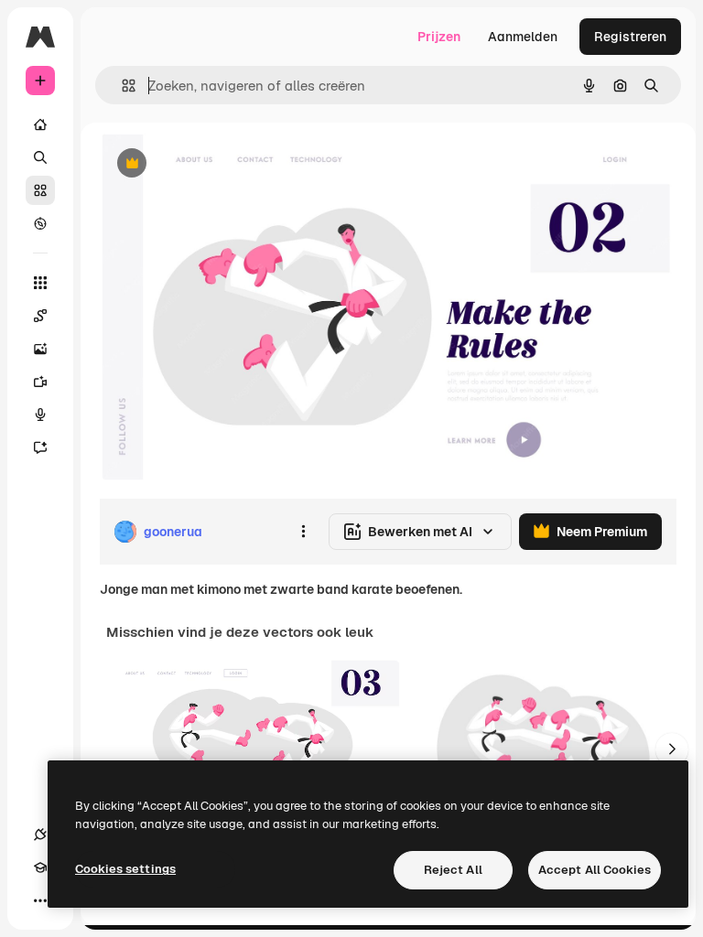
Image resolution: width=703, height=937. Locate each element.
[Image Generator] (40, 348)
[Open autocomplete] (121, 85)
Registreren (630, 36)
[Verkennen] (40, 223)
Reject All (453, 870)
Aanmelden (522, 36)
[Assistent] (40, 447)
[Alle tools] (40, 282)
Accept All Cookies (594, 870)
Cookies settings (125, 869)
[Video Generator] (40, 381)
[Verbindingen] (40, 834)
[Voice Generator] (40, 414)
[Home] (40, 124)
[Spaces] (40, 315)
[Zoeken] (40, 157)
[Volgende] (671, 749)
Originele (219, 164)
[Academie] (40, 867)
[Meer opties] (303, 531)
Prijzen (438, 36)
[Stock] (40, 190)
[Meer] (40, 900)
